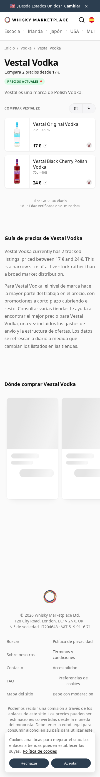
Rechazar (29, 763)
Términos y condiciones (64, 654)
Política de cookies (40, 751)
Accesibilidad (65, 667)
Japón (56, 31)
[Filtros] (75, 108)
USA (74, 31)
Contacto (15, 667)
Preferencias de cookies (73, 680)
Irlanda (35, 31)
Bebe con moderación (73, 694)
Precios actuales (23, 81)
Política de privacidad (73, 641)
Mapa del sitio (20, 694)
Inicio (9, 48)
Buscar (13, 641)
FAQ (10, 681)
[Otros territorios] (92, 20)
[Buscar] (81, 19)
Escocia (12, 31)
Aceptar (71, 763)
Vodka (26, 48)
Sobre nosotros (21, 654)
